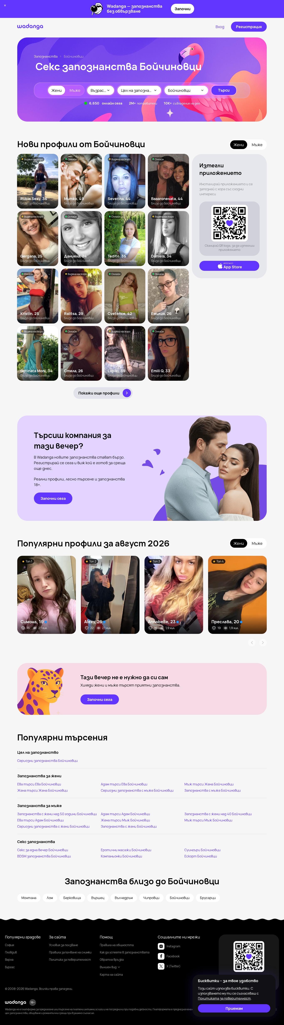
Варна (9, 960)
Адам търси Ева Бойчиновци (124, 784)
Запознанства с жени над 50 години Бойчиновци (57, 814)
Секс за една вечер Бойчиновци (42, 850)
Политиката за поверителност (224, 998)
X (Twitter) (173, 966)
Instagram (173, 946)
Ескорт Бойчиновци (200, 856)
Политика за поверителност (70, 960)
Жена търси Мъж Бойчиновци (125, 820)
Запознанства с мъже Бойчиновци (212, 790)
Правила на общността (117, 945)
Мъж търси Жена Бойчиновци (209, 784)
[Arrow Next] (263, 642)
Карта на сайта (111, 974)
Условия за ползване (63, 945)
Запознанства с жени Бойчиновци (129, 826)
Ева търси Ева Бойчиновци (39, 784)
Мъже (75, 90)
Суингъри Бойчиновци (202, 850)
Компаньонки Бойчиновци (121, 856)
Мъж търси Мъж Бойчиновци (208, 820)
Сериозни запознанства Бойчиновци (47, 760)
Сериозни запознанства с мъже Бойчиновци (137, 790)
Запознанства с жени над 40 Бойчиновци (218, 814)
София (9, 945)
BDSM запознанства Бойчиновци (44, 856)
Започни (182, 8)
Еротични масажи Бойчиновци (126, 850)
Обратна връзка (112, 960)
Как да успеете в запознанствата (124, 952)
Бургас (10, 967)
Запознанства (46, 56)
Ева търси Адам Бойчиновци (40, 820)
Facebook (173, 956)
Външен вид (108, 967)
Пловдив (11, 952)
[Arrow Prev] (252, 642)
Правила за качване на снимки (70, 952)
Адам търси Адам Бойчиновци (125, 814)
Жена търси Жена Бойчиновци (42, 790)
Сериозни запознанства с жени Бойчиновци (53, 826)
